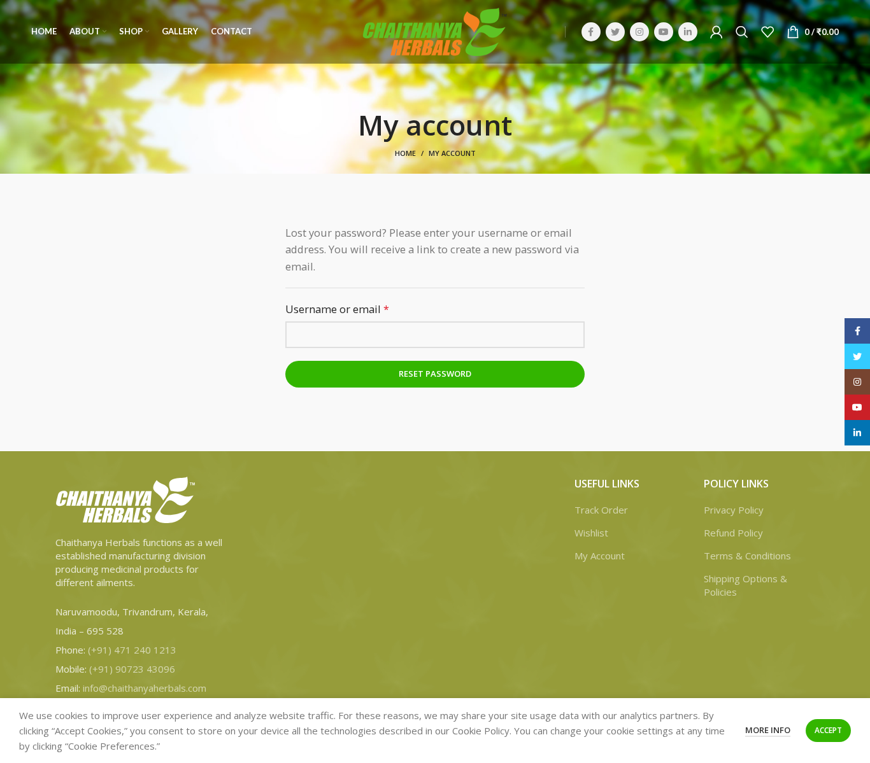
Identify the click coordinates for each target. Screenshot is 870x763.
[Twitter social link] (615, 31)
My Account (599, 555)
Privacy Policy (734, 509)
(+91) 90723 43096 (132, 668)
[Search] (742, 32)
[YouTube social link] (663, 31)
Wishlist (591, 532)
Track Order (601, 509)
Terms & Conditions (747, 555)
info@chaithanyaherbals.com (144, 688)
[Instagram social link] (639, 31)
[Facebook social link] (591, 31)
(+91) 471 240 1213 (132, 649)
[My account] (716, 32)
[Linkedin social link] (687, 31)
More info (767, 730)
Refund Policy (733, 532)
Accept (828, 730)
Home (405, 153)
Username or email (359, 308)
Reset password (435, 373)
